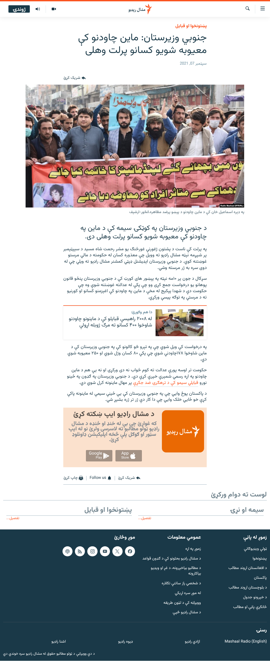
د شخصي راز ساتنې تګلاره (181, 584)
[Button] (75, 78)
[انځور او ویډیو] (54, 9)
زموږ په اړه (193, 549)
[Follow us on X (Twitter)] (117, 551)
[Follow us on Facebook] (130, 551)
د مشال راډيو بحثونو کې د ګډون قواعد (171, 559)
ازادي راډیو (192, 642)
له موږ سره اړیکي (188, 593)
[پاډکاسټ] (67, 551)
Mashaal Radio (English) (246, 642)
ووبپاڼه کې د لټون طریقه (182, 603)
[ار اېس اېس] (80, 551)
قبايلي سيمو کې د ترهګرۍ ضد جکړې (165, 382)
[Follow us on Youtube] (105, 551)
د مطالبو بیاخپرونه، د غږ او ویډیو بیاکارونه (176, 571)
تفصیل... (144, 518)
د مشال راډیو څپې (187, 613)
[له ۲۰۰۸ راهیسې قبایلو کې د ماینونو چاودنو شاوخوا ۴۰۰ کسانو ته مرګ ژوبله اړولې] (180, 322)
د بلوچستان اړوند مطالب (248, 588)
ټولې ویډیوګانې (255, 549)
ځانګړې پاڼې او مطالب (250, 607)
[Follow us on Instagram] (92, 551)
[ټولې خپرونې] (38, 9)
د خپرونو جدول (255, 597)
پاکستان (260, 578)
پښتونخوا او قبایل (191, 26)
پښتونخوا (260, 559)
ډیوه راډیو (125, 642)
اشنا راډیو (58, 642)
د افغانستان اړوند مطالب (247, 568)
